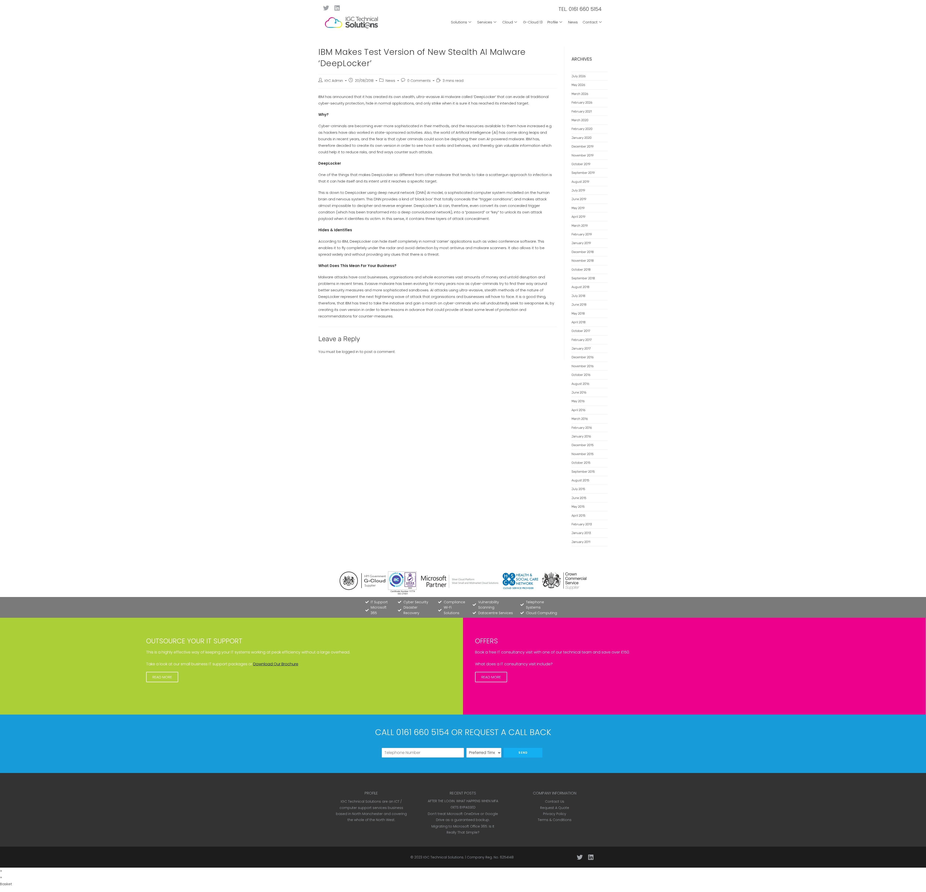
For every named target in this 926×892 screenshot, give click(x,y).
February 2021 (582, 111)
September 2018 (583, 278)
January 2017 (581, 348)
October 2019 (581, 164)
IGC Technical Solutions (443, 857)
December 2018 (583, 252)
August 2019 (580, 181)
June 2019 (579, 199)
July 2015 (578, 489)
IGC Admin (334, 80)
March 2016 (580, 419)
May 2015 (578, 506)
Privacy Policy (554, 813)
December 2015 (582, 445)
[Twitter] (326, 7)
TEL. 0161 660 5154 (580, 9)
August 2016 (580, 384)
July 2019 (578, 190)
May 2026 (578, 85)
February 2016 (582, 427)
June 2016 (579, 392)
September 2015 (583, 471)
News (573, 22)
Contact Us (554, 801)
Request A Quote (554, 807)
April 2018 (579, 322)
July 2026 (579, 76)
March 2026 (580, 94)
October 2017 (581, 331)
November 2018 (583, 260)
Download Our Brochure (275, 664)
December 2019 (582, 146)
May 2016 (578, 401)
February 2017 (582, 340)
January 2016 (581, 436)
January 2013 (581, 533)
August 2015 (580, 480)
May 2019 (578, 208)
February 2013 (582, 524)
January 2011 (581, 542)
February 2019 (582, 234)
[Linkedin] (337, 7)
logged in (350, 351)
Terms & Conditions (555, 819)
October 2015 (581, 462)
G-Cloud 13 (533, 22)
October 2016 (581, 375)
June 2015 (579, 498)
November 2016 (583, 366)
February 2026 (582, 102)
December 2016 (583, 357)
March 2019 (580, 225)
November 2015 (582, 454)
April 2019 (578, 216)
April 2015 (578, 515)
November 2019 (582, 155)
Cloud (507, 22)
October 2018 (581, 269)
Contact (590, 22)
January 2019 (581, 243)
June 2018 (579, 304)
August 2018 (580, 287)
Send (523, 753)
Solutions (459, 22)
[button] (162, 677)
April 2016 (579, 410)
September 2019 (583, 173)
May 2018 (578, 313)
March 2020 (580, 120)
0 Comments (419, 80)
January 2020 (582, 138)
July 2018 (578, 296)
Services (484, 22)
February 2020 (582, 129)
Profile (552, 22)
